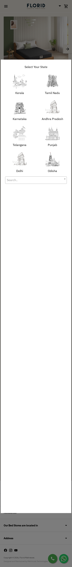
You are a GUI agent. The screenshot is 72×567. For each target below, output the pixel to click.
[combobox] (36, 180)
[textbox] (36, 179)
